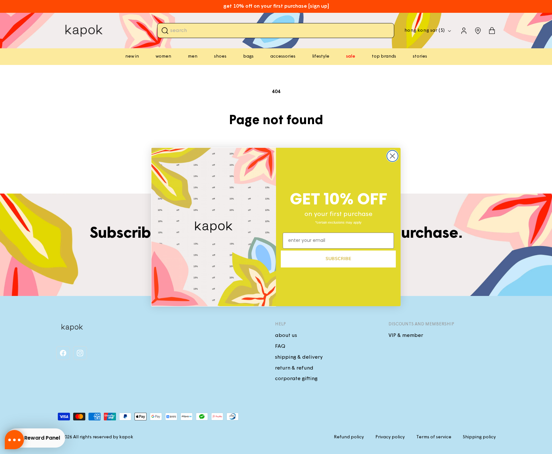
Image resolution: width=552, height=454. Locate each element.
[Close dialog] (392, 156)
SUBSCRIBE (338, 259)
